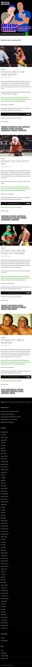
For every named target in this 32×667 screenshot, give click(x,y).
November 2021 (4, 496)
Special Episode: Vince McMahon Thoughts (11, 416)
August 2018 (4, 601)
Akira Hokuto (5, 216)
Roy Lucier (14, 130)
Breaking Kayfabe (13, 126)
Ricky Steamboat (6, 130)
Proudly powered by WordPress (7, 665)
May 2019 (3, 577)
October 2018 (4, 595)
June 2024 (3, 434)
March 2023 (3, 453)
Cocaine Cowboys (6, 307)
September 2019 (5, 566)
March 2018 (3, 614)
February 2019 (4, 585)
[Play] (2, 114)
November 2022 (4, 464)
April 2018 (3, 612)
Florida (21, 391)
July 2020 (3, 539)
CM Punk (21, 305)
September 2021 (5, 501)
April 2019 (3, 579)
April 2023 (3, 450)
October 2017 (4, 628)
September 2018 (5, 598)
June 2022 (3, 477)
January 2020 (4, 555)
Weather (12, 393)
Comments (4, 655)
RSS (7, 121)
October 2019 (4, 563)
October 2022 (4, 467)
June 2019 (3, 574)
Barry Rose (4, 126)
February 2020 (4, 552)
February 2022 (4, 488)
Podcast (3, 69)
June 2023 (3, 445)
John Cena (23, 307)
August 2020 (4, 536)
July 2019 (3, 571)
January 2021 (4, 523)
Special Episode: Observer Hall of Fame (10, 411)
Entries (3, 653)
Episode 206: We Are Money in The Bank (13, 252)
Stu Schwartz (15, 219)
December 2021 (4, 493)
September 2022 (5, 469)
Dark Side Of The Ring (7, 217)
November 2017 (4, 625)
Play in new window (10, 118)
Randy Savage (19, 128)
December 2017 (4, 622)
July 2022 (3, 475)
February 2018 (4, 617)
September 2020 (5, 534)
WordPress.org (4, 658)
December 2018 (4, 590)
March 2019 (3, 582)
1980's (3, 389)
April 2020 (3, 547)
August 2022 (4, 472)
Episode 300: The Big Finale (7, 422)
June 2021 (3, 510)
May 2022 (3, 480)
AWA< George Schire (11, 389)
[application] (16, 114)
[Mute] (25, 114)
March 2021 (3, 518)
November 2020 (4, 528)
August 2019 (4, 569)
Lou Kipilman (5, 128)
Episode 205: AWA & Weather (12, 341)
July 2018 (3, 604)
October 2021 (4, 499)
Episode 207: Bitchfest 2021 (15, 162)
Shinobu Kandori (6, 219)
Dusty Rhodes (14, 391)
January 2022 (4, 491)
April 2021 (3, 515)
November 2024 (4, 432)
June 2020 (3, 542)
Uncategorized (4, 640)
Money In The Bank (12, 309)
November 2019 (4, 561)
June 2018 (3, 606)
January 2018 (4, 620)
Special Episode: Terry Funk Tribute (9, 419)
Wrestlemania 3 (22, 130)
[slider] (28, 114)
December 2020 (4, 526)
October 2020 (4, 531)
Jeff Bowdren (26, 126)
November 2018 (4, 593)
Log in (2, 650)
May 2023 (3, 448)
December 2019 (4, 558)
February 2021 (4, 520)
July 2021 (3, 507)
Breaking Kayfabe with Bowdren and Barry (13, 34)
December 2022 (4, 461)
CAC (20, 126)
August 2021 (4, 504)
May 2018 (3, 609)
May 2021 (3, 512)
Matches (12, 128)
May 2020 (3, 544)
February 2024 (4, 437)
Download (19, 118)
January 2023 (4, 458)
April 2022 (3, 483)
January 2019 (4, 587)
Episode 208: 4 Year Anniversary (12, 73)
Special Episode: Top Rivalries (7, 414)
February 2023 (4, 456)
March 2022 (3, 485)
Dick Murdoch (5, 391)
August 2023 (4, 440)
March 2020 (3, 550)
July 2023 (3, 442)
